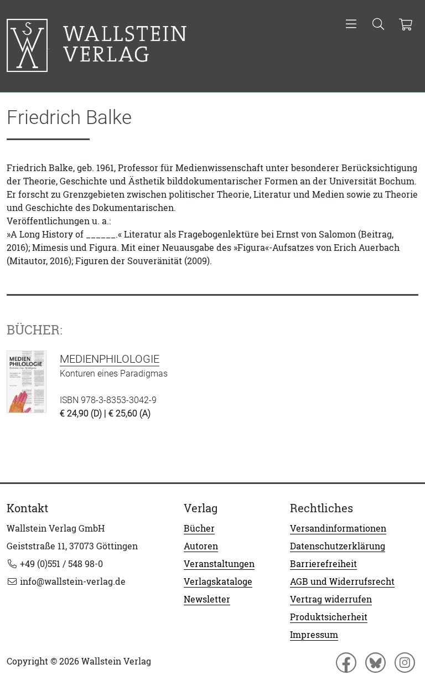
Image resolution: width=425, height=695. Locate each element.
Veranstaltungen (219, 564)
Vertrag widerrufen (331, 599)
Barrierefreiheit (323, 564)
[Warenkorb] (405, 25)
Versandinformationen (338, 528)
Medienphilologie (109, 358)
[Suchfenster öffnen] (378, 25)
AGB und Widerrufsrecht (342, 581)
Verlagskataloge (218, 581)
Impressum (314, 635)
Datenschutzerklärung (337, 546)
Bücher (199, 528)
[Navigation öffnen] (351, 25)
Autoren (201, 546)
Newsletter (207, 599)
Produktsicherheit (328, 617)
